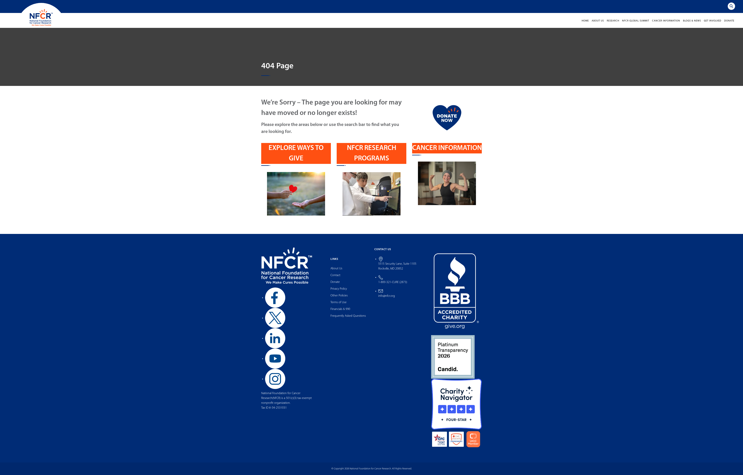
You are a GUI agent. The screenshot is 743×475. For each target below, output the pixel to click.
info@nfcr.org (386, 296)
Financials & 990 (340, 309)
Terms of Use (338, 302)
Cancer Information (666, 21)
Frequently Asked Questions (348, 316)
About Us (598, 21)
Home (585, 21)
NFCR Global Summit (635, 21)
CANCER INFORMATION (447, 148)
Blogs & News (692, 21)
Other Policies (339, 295)
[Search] (731, 6)
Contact (335, 275)
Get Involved (712, 21)
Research (613, 21)
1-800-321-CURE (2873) (392, 282)
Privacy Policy (338, 288)
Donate (729, 21)
